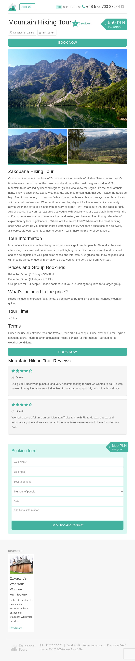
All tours (27, 6)
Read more (16, 628)
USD (79, 7)
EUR (72, 7)
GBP (65, 7)
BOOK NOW (67, 42)
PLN (59, 7)
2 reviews (85, 23)
